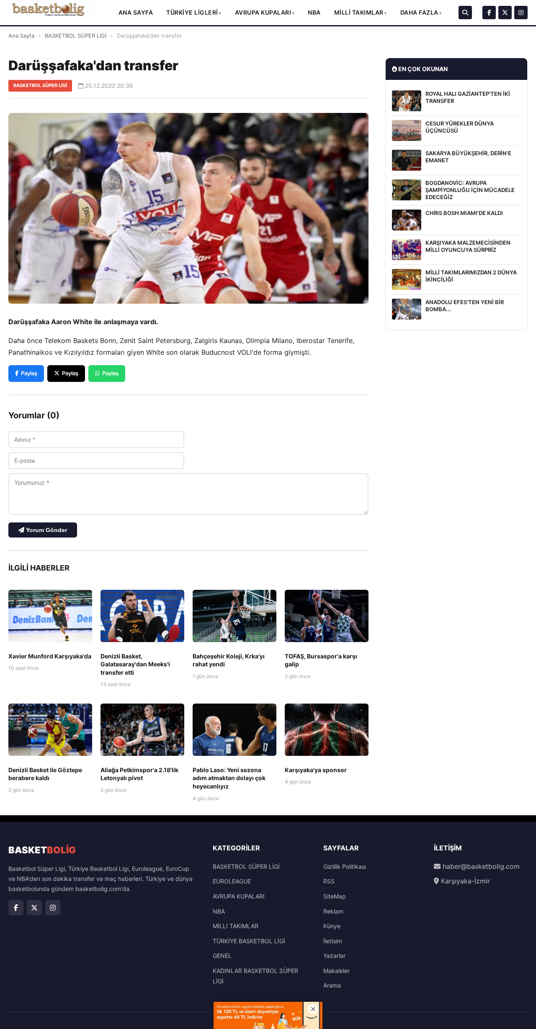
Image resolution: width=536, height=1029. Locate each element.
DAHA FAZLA (419, 12)
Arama (332, 985)
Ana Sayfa (136, 12)
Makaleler (336, 970)
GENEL (222, 955)
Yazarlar (334, 955)
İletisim (332, 941)
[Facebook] (489, 12)
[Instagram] (521, 12)
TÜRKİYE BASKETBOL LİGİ (249, 941)
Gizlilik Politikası (344, 866)
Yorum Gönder (45, 530)
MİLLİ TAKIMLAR (359, 12)
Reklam (333, 911)
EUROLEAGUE (232, 881)
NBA (314, 12)
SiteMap (334, 896)
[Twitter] (505, 12)
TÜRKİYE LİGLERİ (192, 12)
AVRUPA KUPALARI (263, 12)
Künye (331, 925)
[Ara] (465, 12)
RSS (329, 881)
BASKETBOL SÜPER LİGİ (75, 35)
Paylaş (29, 373)
